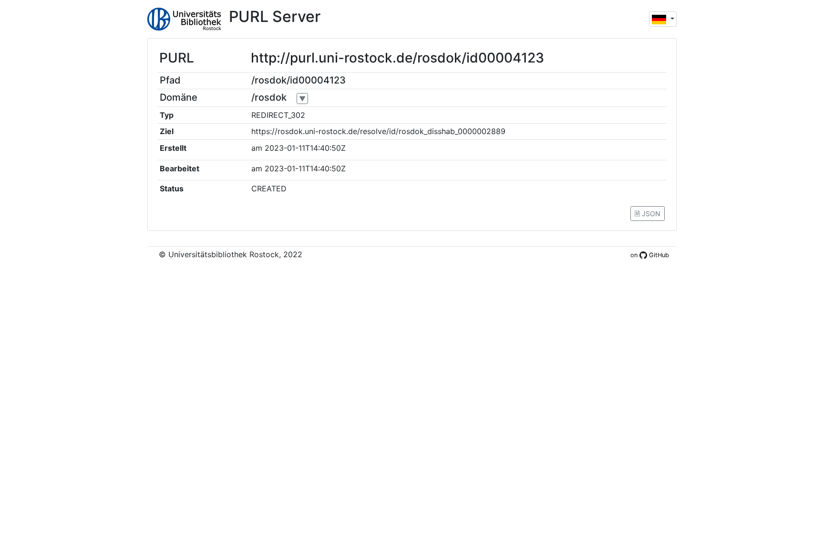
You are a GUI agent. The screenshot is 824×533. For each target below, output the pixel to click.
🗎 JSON (647, 213)
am (256, 148)
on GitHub (649, 255)
